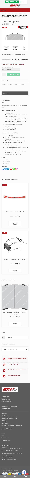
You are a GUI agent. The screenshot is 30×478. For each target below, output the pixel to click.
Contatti (4, 420)
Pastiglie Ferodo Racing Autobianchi (9, 16)
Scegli (15, 323)
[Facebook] (3, 169)
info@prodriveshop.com (11, 459)
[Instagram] (16, 169)
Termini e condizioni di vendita (9, 417)
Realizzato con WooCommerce (17, 472)
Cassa (3, 435)
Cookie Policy (5, 422)
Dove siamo (5, 415)
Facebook (4, 406)
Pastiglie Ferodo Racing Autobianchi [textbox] (14, 349)
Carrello (3, 433)
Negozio (4, 13)
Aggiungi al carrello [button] (15, 223)
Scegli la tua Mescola (7, 67)
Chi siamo (4, 413)
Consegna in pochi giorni (14, 364)
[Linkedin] (8, 169)
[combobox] (15, 349)
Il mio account (5, 437)
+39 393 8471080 (8, 457)
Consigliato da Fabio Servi (14, 375)
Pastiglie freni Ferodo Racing (21, 15)
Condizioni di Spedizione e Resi (9, 418)
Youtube (9, 406)
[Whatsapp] (13, 169)
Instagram (14, 406)
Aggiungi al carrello (13, 74)
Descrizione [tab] (5, 93)
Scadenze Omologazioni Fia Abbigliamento (12, 425)
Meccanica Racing (11, 13)
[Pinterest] (11, 169)
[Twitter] (5, 169)
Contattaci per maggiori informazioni (17, 369)
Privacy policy (5, 423)
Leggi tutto (15, 271)
